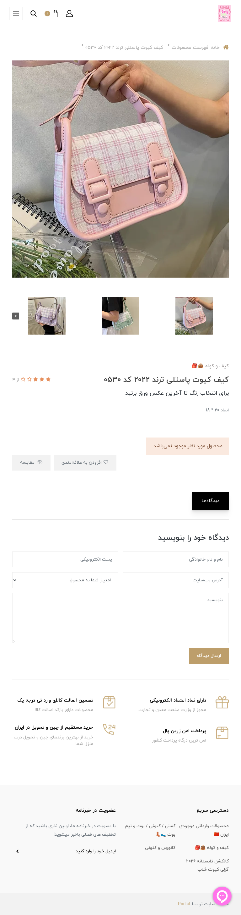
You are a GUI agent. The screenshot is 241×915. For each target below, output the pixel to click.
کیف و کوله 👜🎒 (212, 848)
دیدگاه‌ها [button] (210, 501)
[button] (69, 14)
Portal (184, 904)
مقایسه (28, 463)
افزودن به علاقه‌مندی (82, 463)
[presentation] (225, 316)
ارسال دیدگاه (209, 656)
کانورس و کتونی (160, 848)
